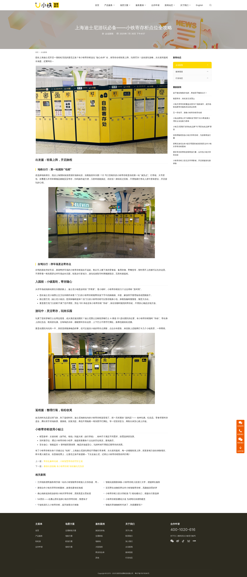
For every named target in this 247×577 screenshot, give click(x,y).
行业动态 (179, 78)
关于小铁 (129, 530)
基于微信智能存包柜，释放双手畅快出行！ (190, 93)
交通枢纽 (99, 536)
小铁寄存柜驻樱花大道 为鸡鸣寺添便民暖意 (125, 499)
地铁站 (98, 541)
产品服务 (108, 5)
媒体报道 (179, 71)
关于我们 (184, 5)
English (199, 5)
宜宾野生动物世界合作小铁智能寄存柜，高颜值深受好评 (131, 488)
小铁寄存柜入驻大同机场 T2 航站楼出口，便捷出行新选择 (132, 493)
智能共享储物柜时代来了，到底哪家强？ (124, 505)
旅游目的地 (99, 530)
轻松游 (38, 541)
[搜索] (210, 5)
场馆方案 (69, 547)
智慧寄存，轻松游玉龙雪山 (184, 98)
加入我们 (129, 541)
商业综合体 (99, 552)
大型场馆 (99, 547)
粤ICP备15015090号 (142, 573)
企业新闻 (109, 33)
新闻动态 (169, 5)
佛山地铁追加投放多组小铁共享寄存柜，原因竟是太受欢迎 (64, 493)
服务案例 (140, 5)
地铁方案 (69, 536)
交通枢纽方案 (70, 530)
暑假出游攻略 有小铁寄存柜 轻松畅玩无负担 (64, 466)
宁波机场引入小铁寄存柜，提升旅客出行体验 (58, 505)
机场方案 (69, 541)
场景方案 (124, 5)
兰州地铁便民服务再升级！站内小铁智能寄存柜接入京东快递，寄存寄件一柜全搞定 (68, 482)
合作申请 (155, 5)
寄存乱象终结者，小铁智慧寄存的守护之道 (63, 461)
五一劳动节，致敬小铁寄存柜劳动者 (187, 112)
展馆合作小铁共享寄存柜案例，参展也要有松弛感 (60, 488)
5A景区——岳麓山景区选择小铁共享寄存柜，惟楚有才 (62, 499)
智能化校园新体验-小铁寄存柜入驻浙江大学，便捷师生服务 (133, 482)
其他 (97, 558)
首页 (97, 5)
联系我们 (129, 536)
